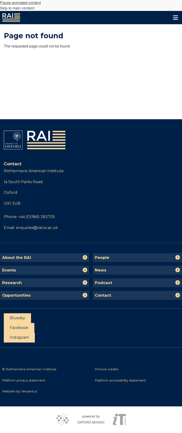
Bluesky (17, 318)
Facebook (19, 327)
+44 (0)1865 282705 (36, 216)
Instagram (19, 337)
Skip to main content (17, 8)
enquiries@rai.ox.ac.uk (37, 227)
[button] (175, 17)
